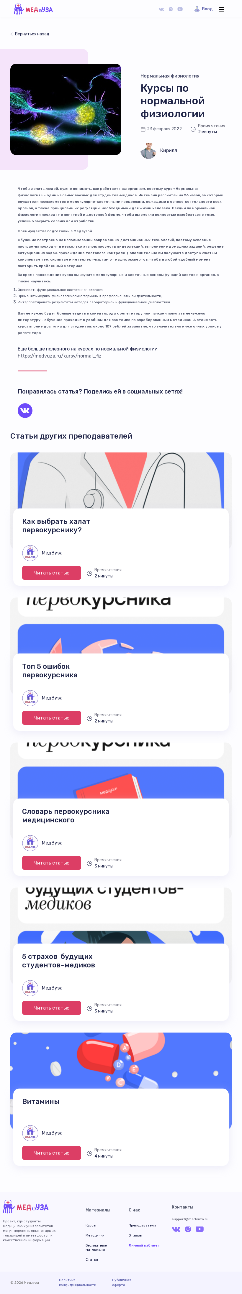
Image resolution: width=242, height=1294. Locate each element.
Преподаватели (142, 1225)
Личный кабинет (144, 1245)
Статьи (92, 1259)
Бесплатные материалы (96, 1247)
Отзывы (136, 1235)
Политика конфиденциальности (77, 1282)
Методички (95, 1235)
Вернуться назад (32, 34)
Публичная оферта (120, 1282)
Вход (207, 8)
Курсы (91, 1225)
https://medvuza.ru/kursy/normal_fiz (60, 356)
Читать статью (51, 573)
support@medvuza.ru (190, 1219)
